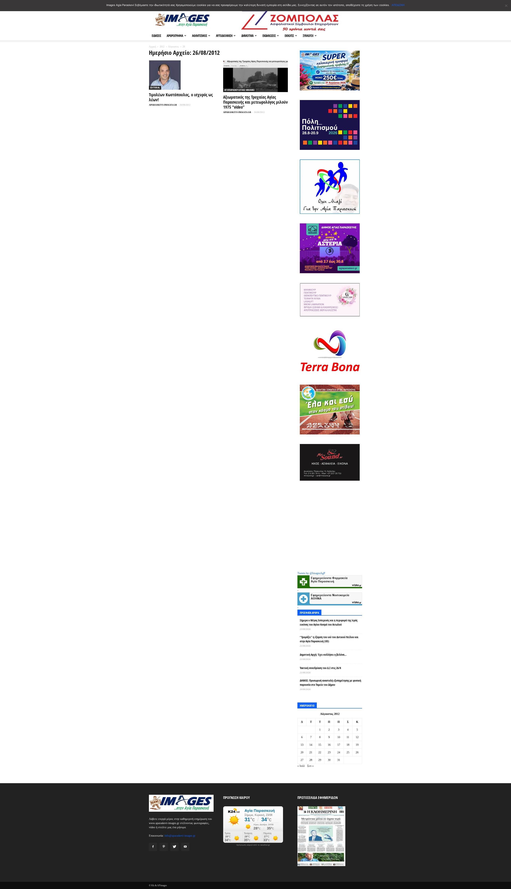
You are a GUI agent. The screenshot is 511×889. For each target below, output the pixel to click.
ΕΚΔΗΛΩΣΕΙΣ (269, 35)
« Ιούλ (301, 765)
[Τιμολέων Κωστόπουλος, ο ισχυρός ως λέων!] (181, 75)
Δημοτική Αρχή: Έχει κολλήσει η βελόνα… (323, 654)
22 (319, 752)
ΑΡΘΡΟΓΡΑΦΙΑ (175, 35)
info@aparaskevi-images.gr (179, 835)
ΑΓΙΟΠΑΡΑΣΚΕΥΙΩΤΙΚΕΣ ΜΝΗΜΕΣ (239, 90)
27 (302, 759)
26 (357, 752)
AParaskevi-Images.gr (163, 105)
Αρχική (152, 46)
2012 (162, 46)
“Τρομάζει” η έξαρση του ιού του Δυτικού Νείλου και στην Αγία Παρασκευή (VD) (329, 639)
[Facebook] (153, 847)
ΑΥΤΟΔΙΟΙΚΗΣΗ (224, 35)
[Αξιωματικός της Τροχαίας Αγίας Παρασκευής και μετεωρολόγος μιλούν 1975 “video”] (255, 76)
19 (357, 744)
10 (338, 737)
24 (338, 752)
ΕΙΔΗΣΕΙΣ (156, 35)
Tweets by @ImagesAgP (311, 573)
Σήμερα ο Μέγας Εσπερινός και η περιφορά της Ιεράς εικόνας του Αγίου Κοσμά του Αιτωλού (329, 622)
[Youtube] (185, 847)
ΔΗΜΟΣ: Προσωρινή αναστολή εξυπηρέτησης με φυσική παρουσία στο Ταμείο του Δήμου (330, 683)
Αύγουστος (173, 46)
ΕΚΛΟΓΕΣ (289, 35)
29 (319, 759)
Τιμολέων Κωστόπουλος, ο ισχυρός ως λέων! (181, 97)
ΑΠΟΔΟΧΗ (398, 5)
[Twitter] (174, 847)
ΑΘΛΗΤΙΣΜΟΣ (199, 35)
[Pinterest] (164, 847)
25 (348, 752)
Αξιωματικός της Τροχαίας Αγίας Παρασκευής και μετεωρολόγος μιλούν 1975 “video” (255, 102)
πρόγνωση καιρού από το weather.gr (253, 845)
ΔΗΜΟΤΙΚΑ (247, 35)
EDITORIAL (155, 87)
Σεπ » (310, 765)
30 (329, 759)
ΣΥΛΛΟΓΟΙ (308, 35)
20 (302, 752)
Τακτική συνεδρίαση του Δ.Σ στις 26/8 (320, 668)
